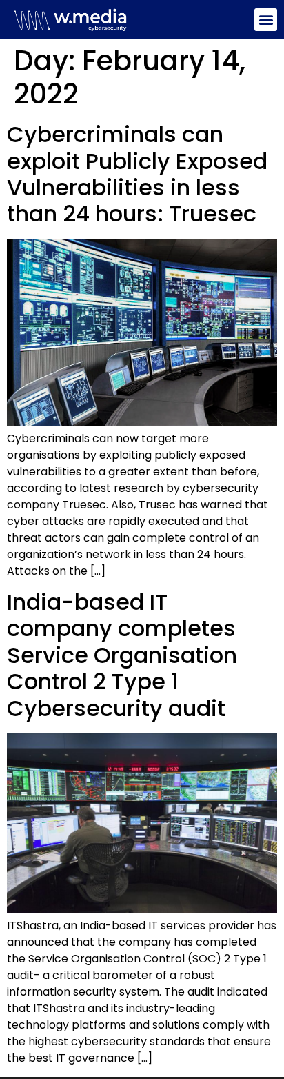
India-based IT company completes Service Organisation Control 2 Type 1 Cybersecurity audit (122, 655)
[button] (265, 19)
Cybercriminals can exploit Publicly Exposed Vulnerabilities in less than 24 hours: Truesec (137, 174)
